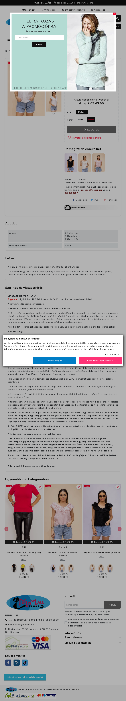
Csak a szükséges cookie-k (100, 360)
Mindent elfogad (54, 360)
